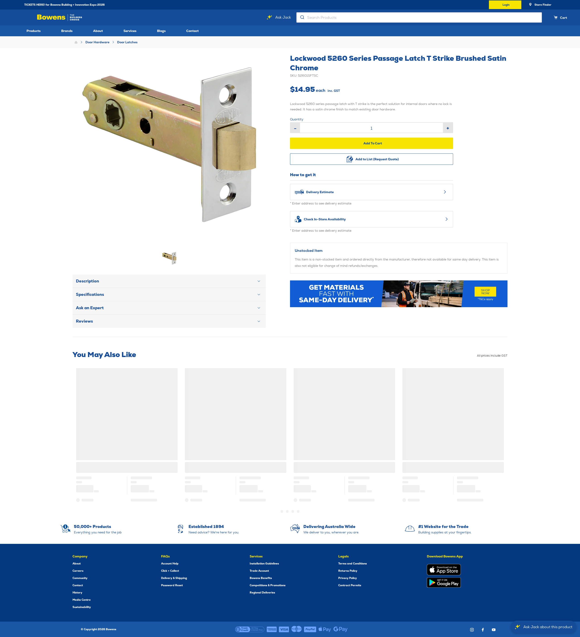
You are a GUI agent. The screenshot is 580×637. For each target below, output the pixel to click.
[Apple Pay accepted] (325, 629)
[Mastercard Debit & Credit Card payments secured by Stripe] (296, 629)
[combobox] (419, 17)
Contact (192, 31)
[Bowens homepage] (60, 18)
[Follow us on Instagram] (472, 630)
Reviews (84, 321)
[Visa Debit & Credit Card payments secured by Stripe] (284, 629)
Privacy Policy (347, 578)
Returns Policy (347, 571)
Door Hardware (97, 42)
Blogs (161, 31)
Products (34, 31)
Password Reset (172, 585)
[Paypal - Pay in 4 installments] (310, 629)
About (98, 31)
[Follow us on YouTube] (493, 630)
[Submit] (302, 17)
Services (129, 31)
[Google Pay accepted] (341, 629)
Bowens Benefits (261, 578)
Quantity (296, 119)
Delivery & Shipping (174, 578)
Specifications (90, 294)
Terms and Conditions (352, 563)
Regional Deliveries (262, 592)
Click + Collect (170, 571)
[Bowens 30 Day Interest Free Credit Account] (249, 629)
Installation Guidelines (264, 563)
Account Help (170, 563)
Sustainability (81, 607)
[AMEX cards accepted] (272, 629)
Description (87, 281)
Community (79, 578)
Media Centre (81, 600)
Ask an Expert (90, 307)
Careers (77, 571)
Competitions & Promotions (267, 585)
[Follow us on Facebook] (483, 630)
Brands (66, 31)
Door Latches (127, 42)
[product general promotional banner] (399, 293)
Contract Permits (349, 585)
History (77, 592)
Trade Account (259, 571)
